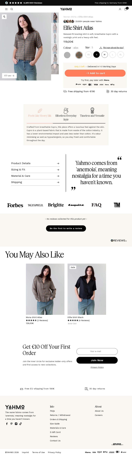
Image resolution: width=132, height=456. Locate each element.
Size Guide (55, 424)
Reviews (54, 436)
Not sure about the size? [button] (113, 48)
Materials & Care (58, 428)
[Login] (120, 9)
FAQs (52, 411)
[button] (66, 227)
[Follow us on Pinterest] (12, 423)
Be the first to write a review (66, 228)
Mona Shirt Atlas (34, 317)
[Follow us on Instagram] (16, 423)
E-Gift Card (55, 432)
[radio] (67, 55)
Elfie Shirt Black (75, 317)
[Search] (12, 9)
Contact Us (55, 441)
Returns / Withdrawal (60, 415)
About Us (99, 411)
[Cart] (125, 9)
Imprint (25, 452)
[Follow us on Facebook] (7, 423)
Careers (98, 415)
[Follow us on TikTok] (21, 423)
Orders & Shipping (58, 419)
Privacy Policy (97, 367)
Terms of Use (38, 452)
